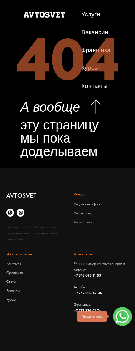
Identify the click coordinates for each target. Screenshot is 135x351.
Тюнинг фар (83, 222)
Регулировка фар (87, 204)
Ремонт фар (83, 213)
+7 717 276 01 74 (87, 310)
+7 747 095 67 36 (88, 293)
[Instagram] (20, 213)
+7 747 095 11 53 (87, 275)
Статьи (11, 281)
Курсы (11, 299)
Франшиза (14, 273)
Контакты (13, 263)
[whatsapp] (10, 213)
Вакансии (13, 290)
